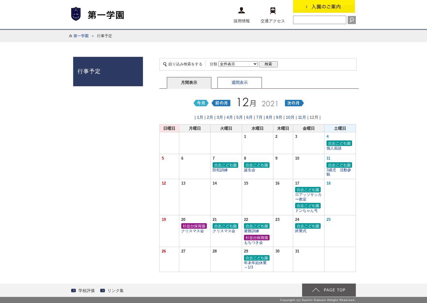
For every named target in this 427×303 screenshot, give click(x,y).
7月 (259, 117)
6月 (249, 117)
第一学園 (81, 36)
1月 (200, 117)
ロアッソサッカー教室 (308, 196)
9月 (279, 117)
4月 (230, 117)
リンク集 (115, 290)
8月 (269, 117)
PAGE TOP (335, 290)
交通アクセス (273, 21)
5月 (239, 117)
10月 (290, 117)
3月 (220, 117)
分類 (213, 64)
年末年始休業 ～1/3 (257, 265)
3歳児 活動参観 (338, 172)
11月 (302, 117)
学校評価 (86, 290)
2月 (210, 117)
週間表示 (240, 82)
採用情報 (242, 21)
